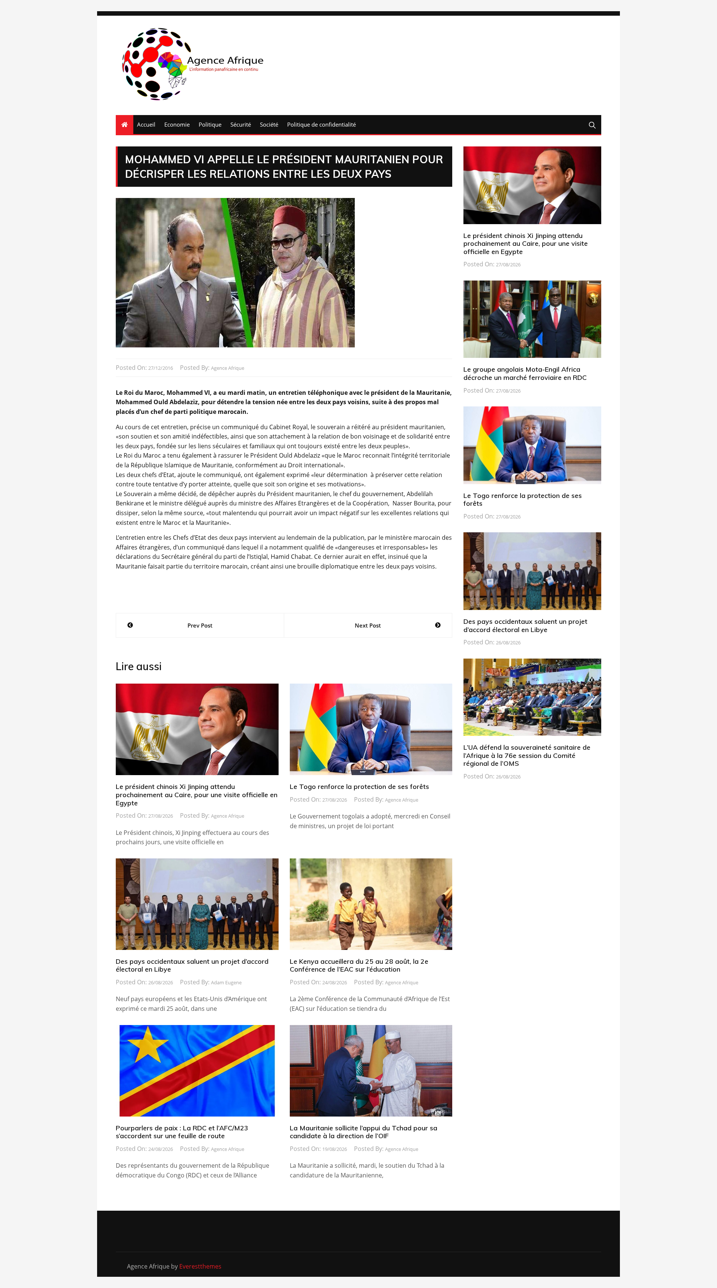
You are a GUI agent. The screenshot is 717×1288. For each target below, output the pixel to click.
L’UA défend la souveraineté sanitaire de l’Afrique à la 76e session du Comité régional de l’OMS (526, 755)
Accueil (146, 124)
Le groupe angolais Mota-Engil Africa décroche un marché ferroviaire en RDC (525, 373)
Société (269, 124)
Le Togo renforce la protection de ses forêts (359, 786)
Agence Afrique (227, 368)
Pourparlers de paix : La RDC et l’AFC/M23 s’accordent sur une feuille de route (182, 1132)
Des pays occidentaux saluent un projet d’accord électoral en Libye (192, 965)
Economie (177, 124)
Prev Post (199, 625)
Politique (210, 124)
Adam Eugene (226, 982)
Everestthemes (200, 1266)
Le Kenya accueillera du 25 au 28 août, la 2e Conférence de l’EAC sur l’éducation (359, 965)
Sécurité (240, 124)
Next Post (368, 625)
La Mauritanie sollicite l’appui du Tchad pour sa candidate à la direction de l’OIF (363, 1132)
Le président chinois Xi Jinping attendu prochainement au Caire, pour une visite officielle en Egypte (196, 794)
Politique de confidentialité (321, 124)
